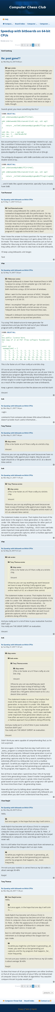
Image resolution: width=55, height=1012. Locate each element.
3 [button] (30, 45)
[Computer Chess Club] (27, 8)
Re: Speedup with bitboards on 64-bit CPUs (17, 200)
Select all (11, 114)
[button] (22, 45)
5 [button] (35, 45)
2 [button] (27, 45)
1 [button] (24, 45)
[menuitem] (5, 19)
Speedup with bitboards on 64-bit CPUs (25, 33)
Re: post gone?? (10, 58)
